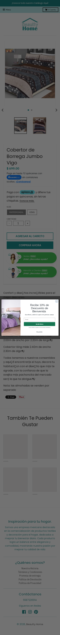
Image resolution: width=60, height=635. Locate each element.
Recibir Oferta (39, 324)
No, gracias (39, 332)
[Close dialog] (56, 301)
